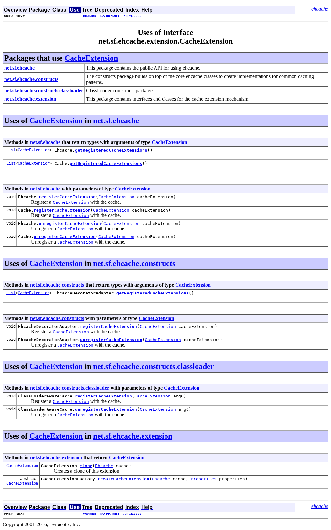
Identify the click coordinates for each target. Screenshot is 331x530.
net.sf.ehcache (116, 120)
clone (86, 465)
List (11, 150)
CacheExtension (91, 58)
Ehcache (104, 465)
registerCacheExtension (67, 196)
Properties (204, 479)
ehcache (319, 9)
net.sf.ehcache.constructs (134, 263)
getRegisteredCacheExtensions (111, 150)
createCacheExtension (123, 479)
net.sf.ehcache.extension (132, 436)
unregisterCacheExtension (70, 223)
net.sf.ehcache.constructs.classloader (153, 366)
